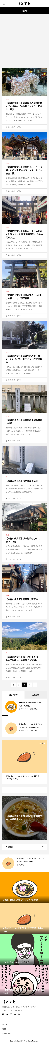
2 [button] (42, 743)
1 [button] (40, 743)
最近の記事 (13, 695)
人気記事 (35, 695)
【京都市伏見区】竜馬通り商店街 (22, 599)
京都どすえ (34, 709)
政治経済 (20, 861)
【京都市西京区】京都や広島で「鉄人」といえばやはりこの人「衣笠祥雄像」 (24, 359)
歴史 (7, 416)
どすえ (19, 127)
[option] (24, 760)
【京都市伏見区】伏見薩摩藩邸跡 (22, 481)
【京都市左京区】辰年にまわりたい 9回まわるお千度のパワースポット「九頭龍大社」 (24, 170)
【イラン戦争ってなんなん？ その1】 (31, 858)
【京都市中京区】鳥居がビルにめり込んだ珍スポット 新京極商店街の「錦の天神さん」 (24, 234)
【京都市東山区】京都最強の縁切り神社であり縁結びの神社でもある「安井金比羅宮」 (24, 106)
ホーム (4, 1025)
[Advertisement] (24, 42)
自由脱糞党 (6, 1033)
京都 (4, 1029)
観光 (7, 227)
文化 (7, 99)
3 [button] (44, 743)
